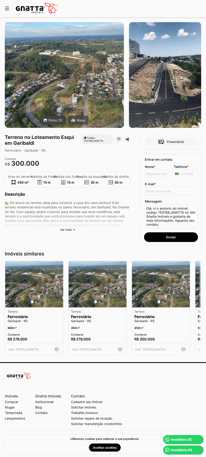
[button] (34, 284)
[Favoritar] (118, 139)
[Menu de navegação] (7, 8)
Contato (41, 413)
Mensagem (153, 201)
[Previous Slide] (9, 284)
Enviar (171, 237)
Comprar (11, 402)
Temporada (13, 413)
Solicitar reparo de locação (91, 418)
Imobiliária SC (181, 439)
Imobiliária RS (181, 450)
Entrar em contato (159, 159)
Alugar (10, 407)
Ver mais (66, 229)
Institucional (44, 402)
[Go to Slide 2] (36, 302)
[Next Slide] (59, 284)
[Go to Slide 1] (32, 302)
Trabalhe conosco (84, 413)
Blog (38, 407)
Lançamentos (15, 418)
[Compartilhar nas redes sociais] (127, 139)
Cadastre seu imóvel (86, 402)
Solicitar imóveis (83, 407)
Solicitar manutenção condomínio (96, 424)
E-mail (150, 184)
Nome (150, 167)
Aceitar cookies (105, 448)
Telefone (181, 167)
